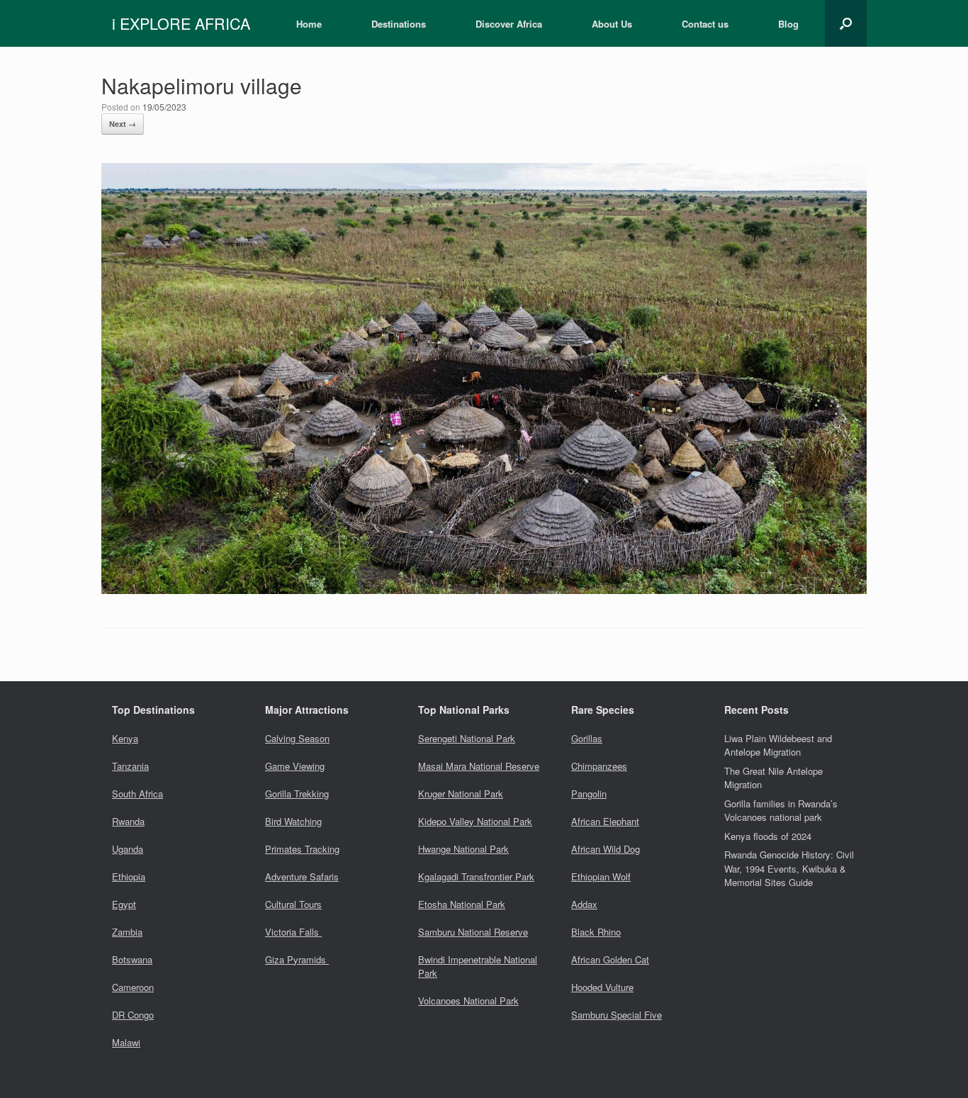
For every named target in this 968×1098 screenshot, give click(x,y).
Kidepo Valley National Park (475, 821)
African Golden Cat (610, 959)
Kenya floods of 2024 (767, 836)
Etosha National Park (461, 904)
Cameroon (133, 987)
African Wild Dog (605, 849)
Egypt (124, 904)
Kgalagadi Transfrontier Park (476, 876)
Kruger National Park (460, 793)
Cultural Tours (293, 904)
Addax (584, 904)
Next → (122, 123)
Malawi (126, 1042)
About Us (612, 23)
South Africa (137, 793)
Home (309, 23)
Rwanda (128, 821)
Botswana (132, 959)
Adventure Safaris (302, 876)
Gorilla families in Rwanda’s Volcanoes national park (781, 810)
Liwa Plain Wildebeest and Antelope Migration (778, 745)
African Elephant (605, 821)
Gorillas (586, 738)
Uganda (127, 849)
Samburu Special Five (616, 1014)
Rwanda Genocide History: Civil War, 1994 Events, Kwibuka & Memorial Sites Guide (789, 868)
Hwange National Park (463, 849)
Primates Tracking (302, 849)
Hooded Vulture (602, 987)
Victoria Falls (293, 932)
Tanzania (130, 766)
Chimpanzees (599, 766)
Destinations (398, 23)
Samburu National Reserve (473, 932)
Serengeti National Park (466, 738)
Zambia (127, 932)
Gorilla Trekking (297, 793)
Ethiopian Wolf (601, 876)
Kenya (125, 738)
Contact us (705, 23)
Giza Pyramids (297, 959)
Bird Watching (293, 821)
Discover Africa (508, 23)
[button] (846, 23)
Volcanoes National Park (468, 1000)
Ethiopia (128, 876)
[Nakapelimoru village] (484, 589)
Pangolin (589, 793)
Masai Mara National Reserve (478, 766)
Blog (788, 23)
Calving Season (297, 738)
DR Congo (133, 1014)
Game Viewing (295, 766)
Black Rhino (596, 932)
